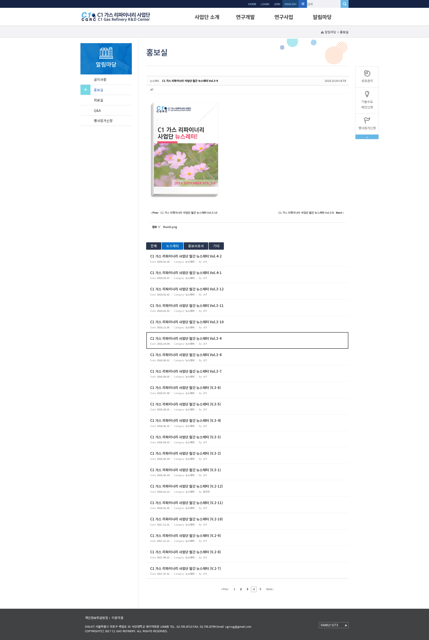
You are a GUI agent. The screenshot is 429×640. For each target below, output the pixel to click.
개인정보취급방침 (96, 617)
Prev (225, 589)
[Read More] (247, 258)
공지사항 (100, 79)
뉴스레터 (172, 245)
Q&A (97, 110)
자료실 (98, 100)
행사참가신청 (103, 120)
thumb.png (170, 227)
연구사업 (283, 17)
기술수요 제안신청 (367, 104)
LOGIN (265, 4)
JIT (152, 89)
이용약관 (117, 617)
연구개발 (245, 17)
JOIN (277, 4)
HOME (252, 4)
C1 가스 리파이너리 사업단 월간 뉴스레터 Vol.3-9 (190, 80)
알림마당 (322, 17)
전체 (154, 245)
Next (269, 589)
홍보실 (98, 89)
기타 (216, 245)
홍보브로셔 (196, 245)
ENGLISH (290, 4)
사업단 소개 (207, 17)
